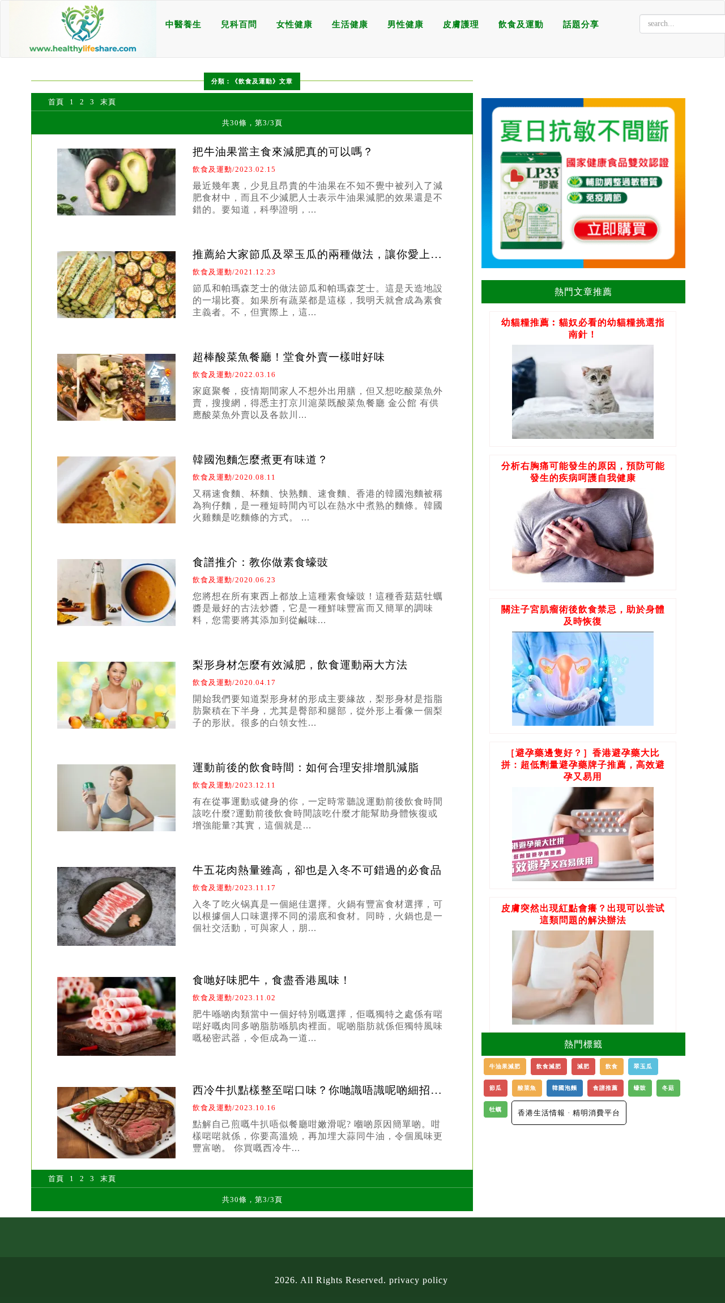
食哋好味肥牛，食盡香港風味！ (272, 980)
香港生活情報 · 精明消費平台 (569, 1113)
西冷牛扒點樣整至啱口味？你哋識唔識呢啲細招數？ (311, 1096)
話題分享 (581, 24)
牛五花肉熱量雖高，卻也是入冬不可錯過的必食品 (317, 870)
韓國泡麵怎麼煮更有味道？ (261, 460)
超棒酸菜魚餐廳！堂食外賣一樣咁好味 (289, 357)
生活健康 (350, 24)
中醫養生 (183, 24)
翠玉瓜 (643, 1066)
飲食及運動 (521, 24)
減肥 (583, 1066)
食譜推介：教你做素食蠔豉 (261, 562)
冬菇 (668, 1088)
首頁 (56, 102)
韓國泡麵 (564, 1088)
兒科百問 (239, 24)
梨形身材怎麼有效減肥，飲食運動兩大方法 (300, 665)
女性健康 (294, 24)
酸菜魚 (527, 1088)
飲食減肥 (548, 1066)
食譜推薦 (605, 1088)
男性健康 (405, 24)
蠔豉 (640, 1088)
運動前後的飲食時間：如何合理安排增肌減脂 (306, 767)
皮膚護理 (461, 24)
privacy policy (418, 1280)
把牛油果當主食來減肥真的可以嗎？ (283, 152)
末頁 (108, 102)
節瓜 (495, 1088)
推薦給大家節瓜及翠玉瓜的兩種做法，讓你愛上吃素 (317, 260)
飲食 (611, 1066)
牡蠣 (495, 1109)
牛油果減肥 (505, 1066)
